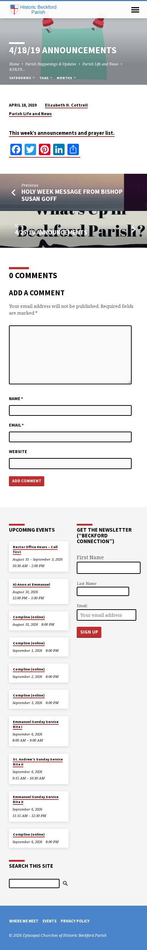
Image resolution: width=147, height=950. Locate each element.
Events (49, 921)
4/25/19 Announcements (51, 232)
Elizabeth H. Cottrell (66, 105)
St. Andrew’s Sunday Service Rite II (38, 762)
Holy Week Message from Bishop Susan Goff (71, 195)
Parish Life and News (100, 64)
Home (14, 64)
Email (16, 425)
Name (16, 398)
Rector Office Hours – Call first (35, 549)
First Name (90, 557)
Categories (20, 77)
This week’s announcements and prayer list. (62, 133)
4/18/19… (17, 69)
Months (65, 77)
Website (18, 451)
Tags (44, 77)
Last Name (86, 583)
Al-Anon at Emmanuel (31, 584)
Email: (82, 605)
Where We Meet (24, 921)
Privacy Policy (75, 921)
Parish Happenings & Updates (50, 64)
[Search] (65, 883)
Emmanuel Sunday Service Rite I (36, 724)
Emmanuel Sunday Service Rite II (36, 799)
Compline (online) (29, 617)
